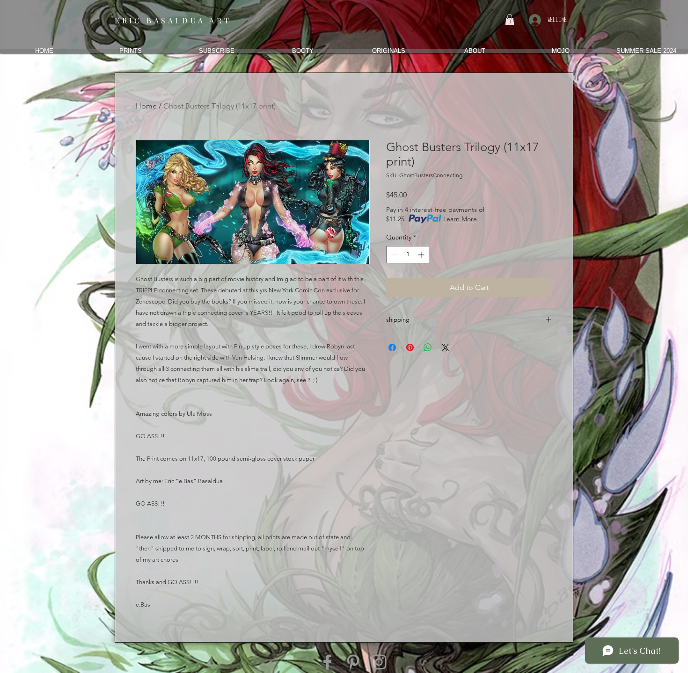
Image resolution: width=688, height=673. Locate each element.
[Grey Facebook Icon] (327, 662)
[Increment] (422, 254)
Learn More (460, 219)
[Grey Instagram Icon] (379, 662)
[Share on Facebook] (392, 347)
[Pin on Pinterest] (410, 347)
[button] (509, 19)
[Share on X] (445, 347)
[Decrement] (393, 254)
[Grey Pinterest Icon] (353, 662)
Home (146, 105)
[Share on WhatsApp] (427, 347)
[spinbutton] (407, 254)
